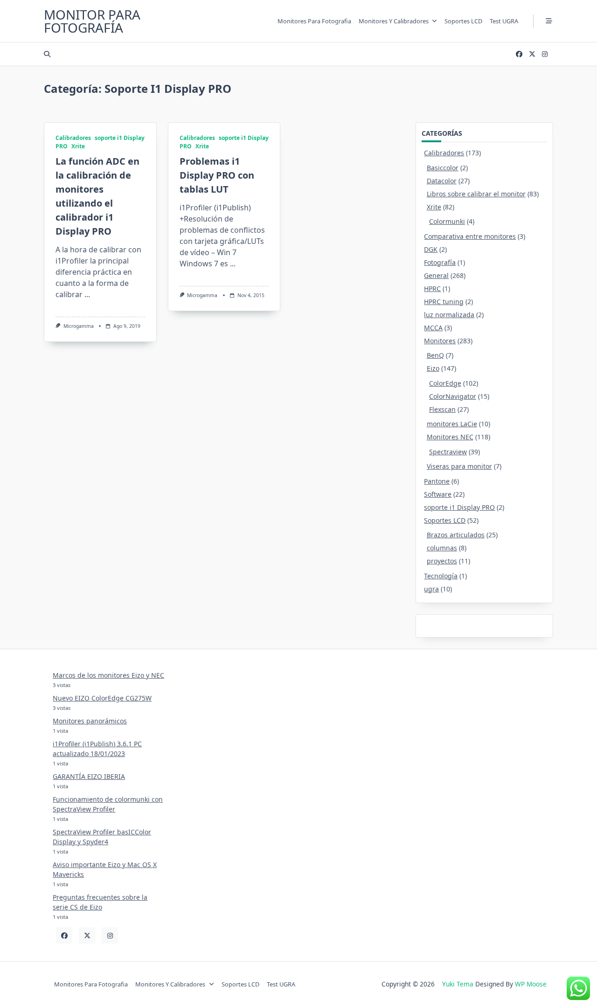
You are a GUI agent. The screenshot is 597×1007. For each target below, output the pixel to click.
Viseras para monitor (459, 466)
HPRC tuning (444, 301)
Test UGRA (504, 21)
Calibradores (73, 138)
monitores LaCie (452, 423)
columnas (442, 547)
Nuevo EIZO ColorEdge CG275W (102, 698)
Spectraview (448, 451)
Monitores (440, 340)
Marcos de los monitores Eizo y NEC (108, 675)
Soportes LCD (463, 21)
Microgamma (78, 326)
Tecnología (441, 575)
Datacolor (442, 180)
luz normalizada (449, 314)
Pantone (437, 481)
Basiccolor (442, 167)
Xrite (78, 146)
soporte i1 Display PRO (459, 507)
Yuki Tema (457, 983)
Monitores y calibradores (394, 21)
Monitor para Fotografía (92, 21)
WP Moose (531, 983)
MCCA (433, 327)
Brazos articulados (456, 534)
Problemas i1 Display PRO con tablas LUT (217, 175)
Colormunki (447, 221)
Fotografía (440, 262)
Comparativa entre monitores (470, 236)
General (436, 275)
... (87, 294)
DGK (430, 249)
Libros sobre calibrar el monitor (476, 193)
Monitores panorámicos (90, 720)
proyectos (442, 560)
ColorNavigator (452, 396)
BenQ (435, 355)
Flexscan (442, 409)
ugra (431, 588)
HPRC (432, 288)
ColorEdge (445, 383)
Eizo (433, 368)
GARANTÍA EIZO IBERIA (89, 776)
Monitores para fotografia (314, 21)
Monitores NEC (450, 436)
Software (437, 494)
